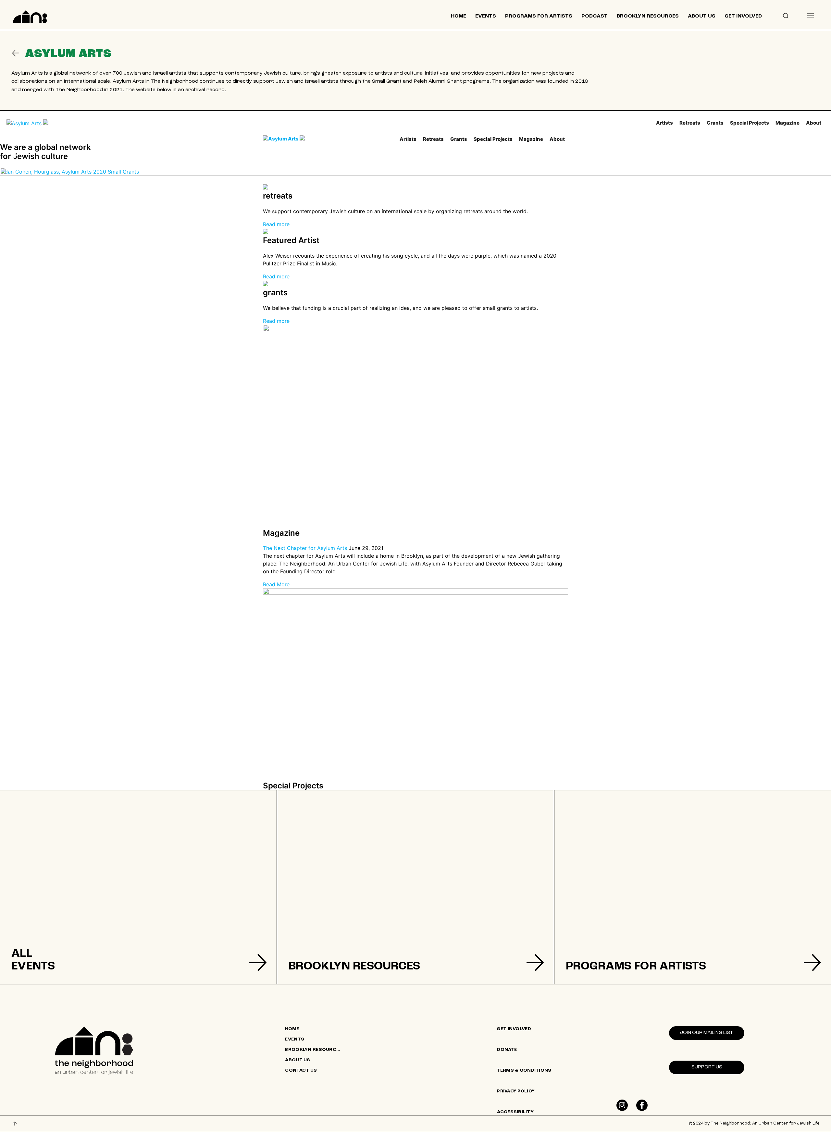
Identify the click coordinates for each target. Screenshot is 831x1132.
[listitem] (138, 887)
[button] (786, 15)
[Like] (622, 1105)
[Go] (18, 53)
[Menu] (810, 15)
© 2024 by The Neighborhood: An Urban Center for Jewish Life (754, 1123)
